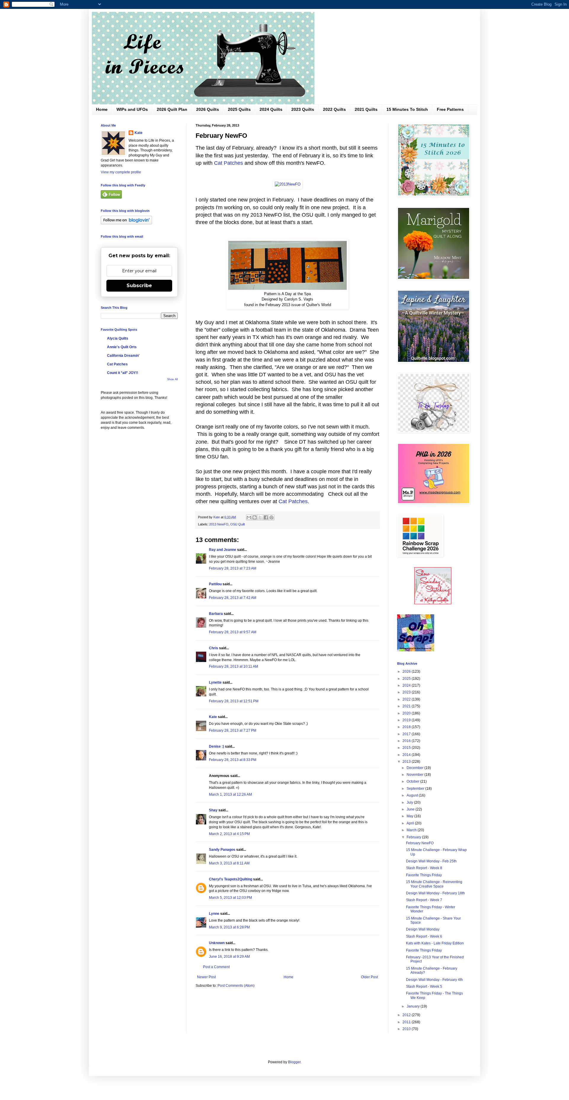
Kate (213, 717)
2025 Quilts (239, 109)
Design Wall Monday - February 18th (435, 893)
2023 (407, 692)
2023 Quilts (302, 109)
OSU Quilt (237, 524)
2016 (407, 741)
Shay (213, 810)
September (416, 788)
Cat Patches (228, 163)
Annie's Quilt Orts (122, 347)
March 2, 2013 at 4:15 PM (229, 834)
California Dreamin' (123, 356)
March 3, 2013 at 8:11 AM (229, 863)
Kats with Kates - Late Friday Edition (435, 943)
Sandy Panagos (222, 850)
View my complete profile (121, 172)
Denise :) (216, 746)
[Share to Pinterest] (271, 517)
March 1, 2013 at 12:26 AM (230, 794)
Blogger (294, 1062)
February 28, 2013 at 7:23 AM (232, 568)
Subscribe (139, 285)
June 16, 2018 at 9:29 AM (229, 956)
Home (102, 109)
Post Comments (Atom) (236, 986)
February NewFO (420, 843)
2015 (407, 748)
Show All (172, 379)
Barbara (216, 614)
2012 (407, 1015)
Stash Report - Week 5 (424, 986)
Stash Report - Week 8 (424, 868)
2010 (407, 1029)
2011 (407, 1022)
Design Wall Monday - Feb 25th (431, 861)
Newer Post (206, 977)
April (411, 823)
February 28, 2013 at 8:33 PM (232, 760)
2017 (407, 734)
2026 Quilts (207, 109)
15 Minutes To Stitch (407, 109)
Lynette (215, 682)
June (411, 809)
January (414, 1006)
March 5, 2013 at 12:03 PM (230, 898)
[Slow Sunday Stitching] (432, 603)
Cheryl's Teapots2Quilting (230, 879)
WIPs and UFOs (132, 109)
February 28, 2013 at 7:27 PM (232, 730)
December (415, 768)
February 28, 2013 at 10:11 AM (233, 666)
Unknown (217, 943)
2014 (407, 755)
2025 (407, 679)
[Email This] (249, 517)
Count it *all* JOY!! (122, 373)
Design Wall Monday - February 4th (434, 980)
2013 (407, 762)
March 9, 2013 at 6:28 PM (229, 927)
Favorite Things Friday (424, 875)
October (413, 781)
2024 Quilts (271, 109)
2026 (407, 671)
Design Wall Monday (422, 929)
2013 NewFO (218, 524)
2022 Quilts (334, 109)
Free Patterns (450, 109)
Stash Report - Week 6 (424, 936)
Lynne (214, 914)
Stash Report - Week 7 (424, 900)
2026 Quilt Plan (172, 109)
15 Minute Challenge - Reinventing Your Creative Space (434, 884)
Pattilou (215, 584)
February (414, 837)
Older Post (369, 977)
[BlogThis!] (255, 517)
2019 (407, 720)
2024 (407, 685)
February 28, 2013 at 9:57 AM (232, 632)
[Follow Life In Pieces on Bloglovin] (126, 223)
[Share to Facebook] (266, 517)
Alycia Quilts (117, 338)
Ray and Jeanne (222, 550)
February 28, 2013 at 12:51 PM (233, 701)
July (410, 802)
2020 (407, 713)
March (412, 830)
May (410, 816)
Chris (213, 648)
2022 (407, 699)
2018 (407, 727)
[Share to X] (260, 517)
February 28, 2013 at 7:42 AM (232, 598)
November (415, 775)
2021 (407, 706)
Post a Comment (216, 967)
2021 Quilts (366, 109)
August (413, 795)
